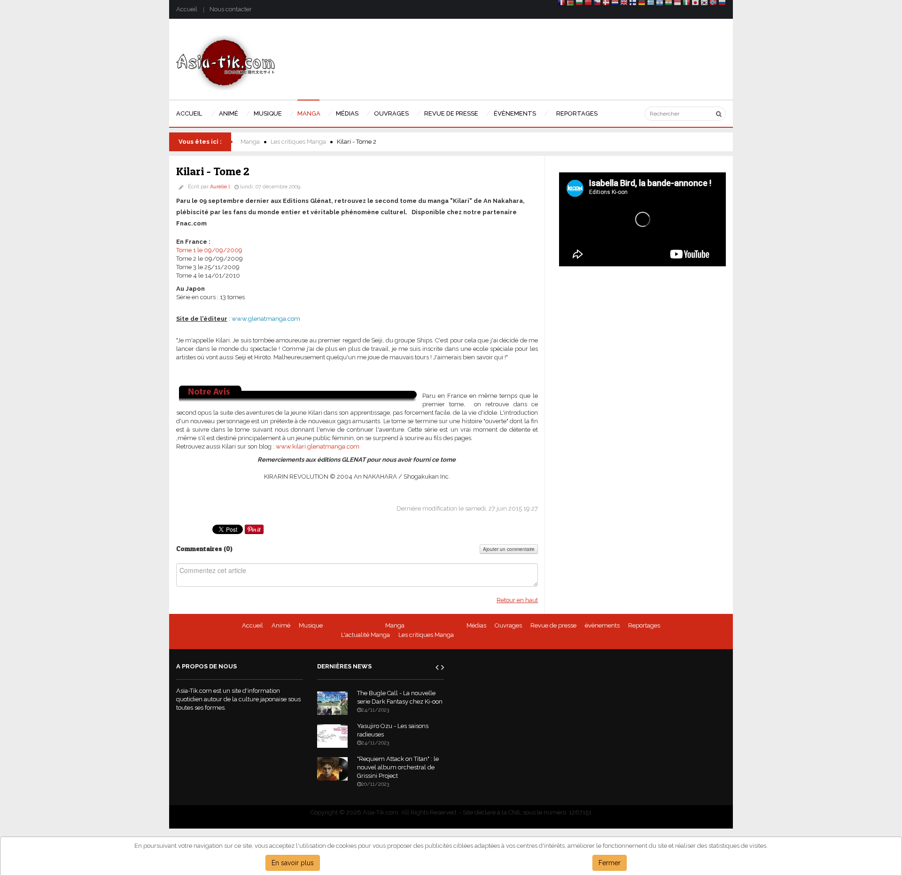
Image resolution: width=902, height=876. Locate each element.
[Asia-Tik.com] (225, 62)
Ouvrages (508, 625)
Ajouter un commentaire (509, 549)
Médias (476, 625)
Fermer (610, 863)
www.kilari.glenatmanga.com (317, 446)
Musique (311, 625)
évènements (602, 625)
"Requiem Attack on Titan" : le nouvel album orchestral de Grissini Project (398, 767)
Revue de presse (553, 625)
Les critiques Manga (298, 141)
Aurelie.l (220, 187)
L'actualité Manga (365, 634)
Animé (281, 625)
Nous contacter (231, 9)
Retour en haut (517, 600)
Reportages (644, 625)
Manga (250, 141)
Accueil (186, 9)
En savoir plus (293, 863)
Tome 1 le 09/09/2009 (209, 250)
